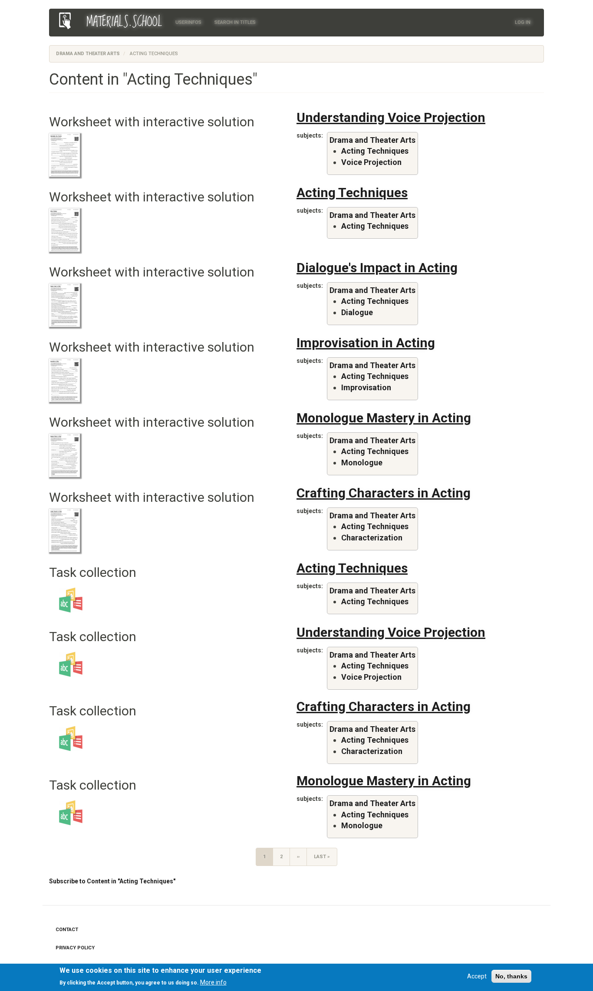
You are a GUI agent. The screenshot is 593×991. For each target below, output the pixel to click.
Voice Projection (371, 162)
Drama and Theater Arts (88, 53)
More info (213, 981)
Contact (67, 929)
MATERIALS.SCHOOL (124, 22)
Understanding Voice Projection (390, 117)
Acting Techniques (375, 150)
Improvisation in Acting (365, 342)
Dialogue (357, 312)
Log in (522, 22)
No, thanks (511, 976)
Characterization (371, 537)
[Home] (68, 21)
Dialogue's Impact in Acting (377, 267)
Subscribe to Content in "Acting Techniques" (112, 881)
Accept (477, 976)
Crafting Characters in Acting (383, 492)
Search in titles (235, 22)
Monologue (361, 462)
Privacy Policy (75, 948)
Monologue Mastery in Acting (383, 417)
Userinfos (188, 22)
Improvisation (366, 387)
